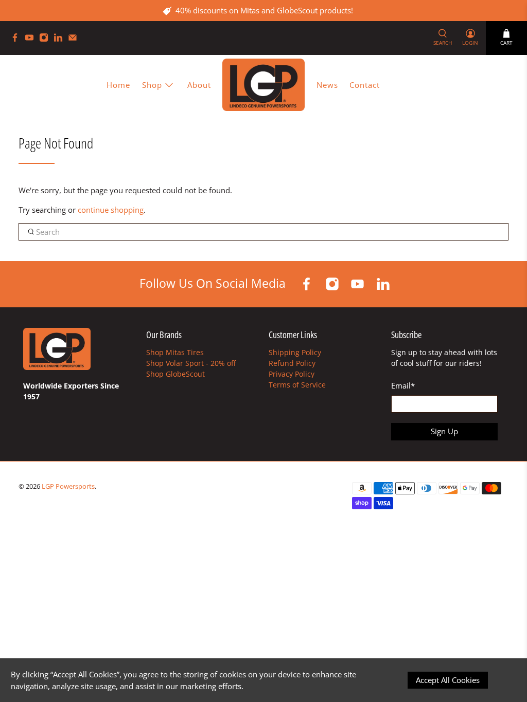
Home (118, 85)
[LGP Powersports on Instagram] (46, 39)
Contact (364, 85)
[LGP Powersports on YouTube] (32, 39)
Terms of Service (297, 385)
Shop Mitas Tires (175, 352)
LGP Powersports (68, 486)
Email (403, 385)
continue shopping (111, 210)
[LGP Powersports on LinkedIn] (61, 39)
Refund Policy (292, 363)
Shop (152, 85)
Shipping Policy (295, 352)
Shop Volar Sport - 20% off (191, 363)
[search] (264, 232)
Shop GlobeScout (175, 374)
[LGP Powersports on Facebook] (17, 39)
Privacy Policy (291, 374)
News (327, 85)
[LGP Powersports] (263, 84)
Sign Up (444, 431)
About (199, 85)
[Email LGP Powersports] (75, 39)
